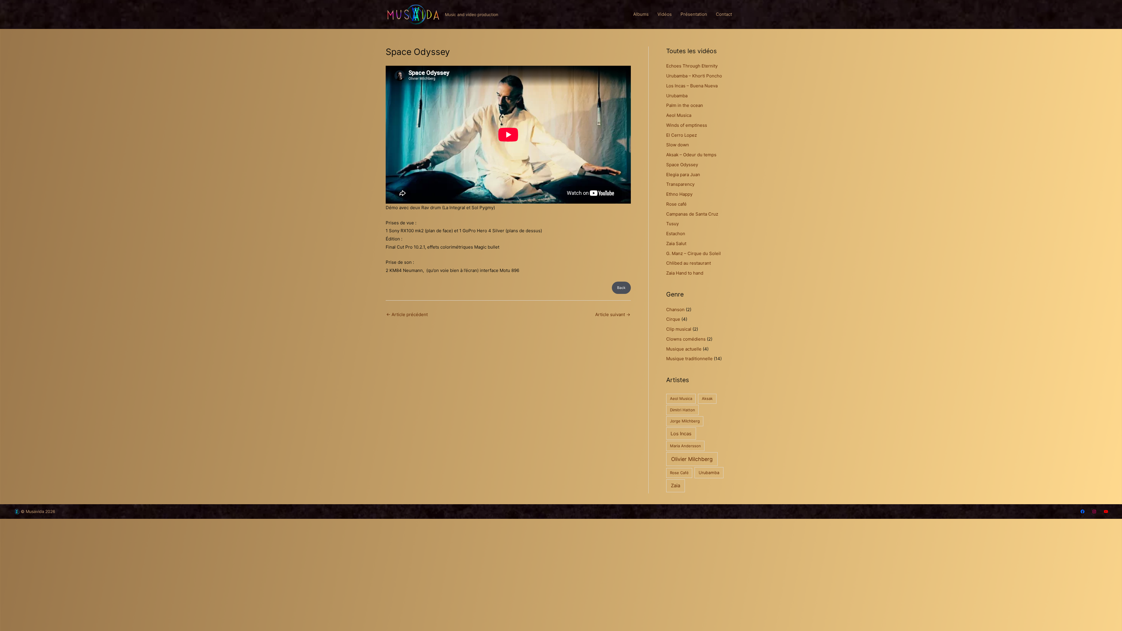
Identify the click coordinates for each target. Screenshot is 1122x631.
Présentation (694, 14)
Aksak (707, 398)
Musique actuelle (684, 349)
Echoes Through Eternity (692, 66)
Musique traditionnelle (689, 358)
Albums (641, 14)
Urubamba (677, 95)
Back (621, 287)
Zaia (675, 485)
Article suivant (612, 314)
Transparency (680, 184)
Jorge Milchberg (685, 421)
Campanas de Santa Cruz (692, 214)
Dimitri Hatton (682, 410)
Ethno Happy (679, 194)
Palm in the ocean (684, 105)
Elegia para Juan (683, 174)
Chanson (675, 309)
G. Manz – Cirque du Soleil (693, 253)
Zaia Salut (676, 243)
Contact (724, 14)
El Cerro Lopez (681, 135)
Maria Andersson (685, 445)
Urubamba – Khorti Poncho (694, 76)
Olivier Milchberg (692, 459)
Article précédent (407, 314)
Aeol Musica (678, 115)
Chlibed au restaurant (688, 263)
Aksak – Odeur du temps (691, 154)
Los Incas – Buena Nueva (692, 86)
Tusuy (672, 223)
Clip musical (678, 329)
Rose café (676, 204)
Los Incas (681, 433)
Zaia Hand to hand (684, 273)
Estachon (675, 233)
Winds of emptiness (686, 125)
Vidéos (664, 14)
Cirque (673, 319)
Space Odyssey (682, 164)
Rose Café (679, 472)
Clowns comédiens (686, 339)
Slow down (677, 145)
